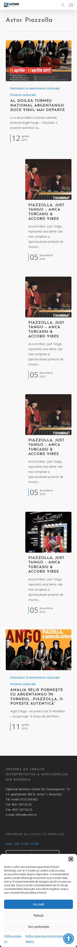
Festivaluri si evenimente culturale (35, 88)
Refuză (38, 915)
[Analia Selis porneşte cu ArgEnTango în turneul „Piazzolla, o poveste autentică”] (38, 649)
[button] (71, 859)
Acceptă (38, 904)
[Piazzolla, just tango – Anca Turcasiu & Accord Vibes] (48, 179)
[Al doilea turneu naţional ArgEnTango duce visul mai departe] (38, 60)
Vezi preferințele (38, 926)
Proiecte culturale (23, 95)
